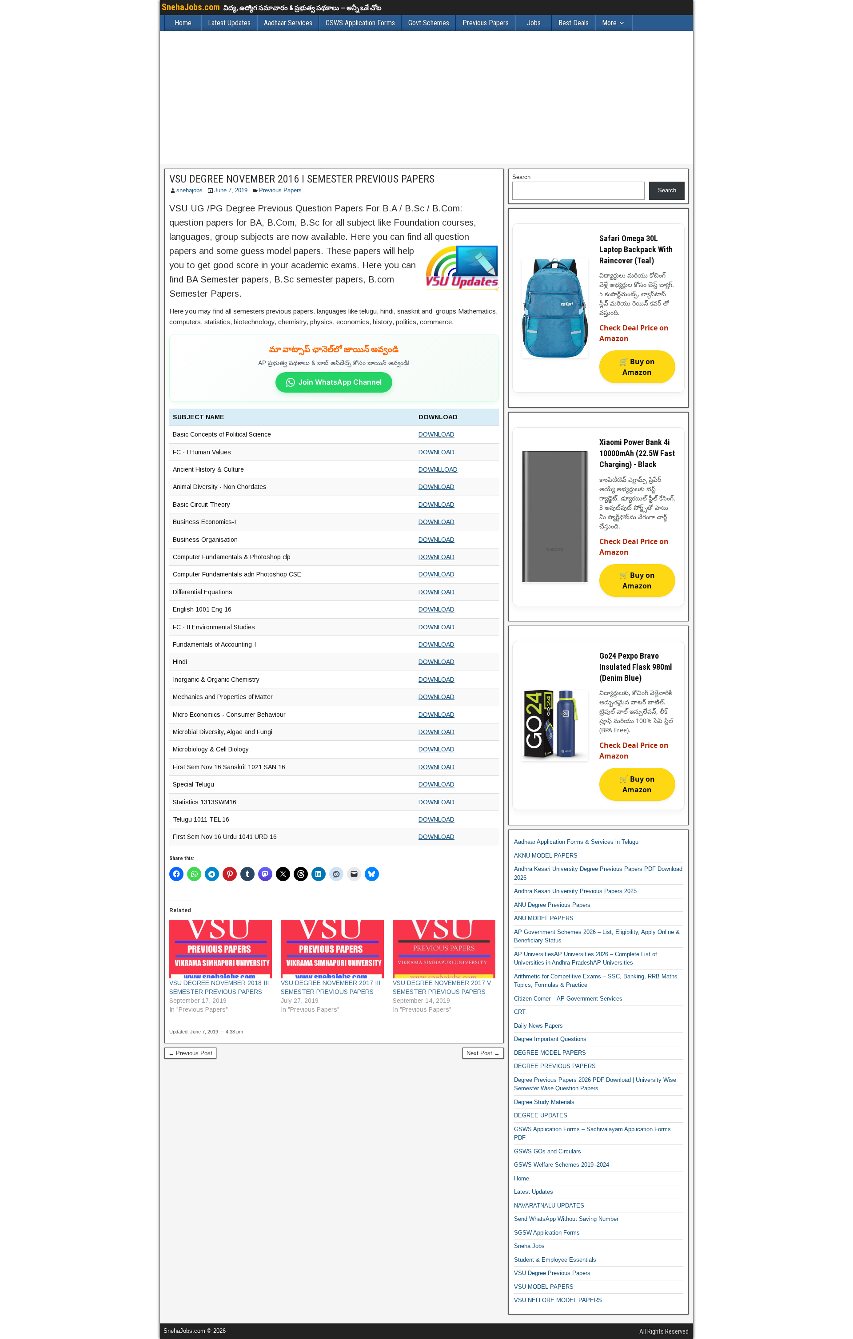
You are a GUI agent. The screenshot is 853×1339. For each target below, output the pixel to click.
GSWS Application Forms (360, 23)
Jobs (534, 23)
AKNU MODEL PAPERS (546, 855)
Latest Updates (229, 23)
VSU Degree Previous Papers (552, 1273)
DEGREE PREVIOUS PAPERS (555, 1066)
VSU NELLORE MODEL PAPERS (558, 1300)
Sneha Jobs (529, 1246)
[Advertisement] (426, 98)
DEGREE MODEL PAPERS (550, 1052)
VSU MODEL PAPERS (544, 1286)
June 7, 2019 (230, 190)
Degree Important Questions (550, 1039)
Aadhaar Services (288, 23)
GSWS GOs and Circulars (547, 1151)
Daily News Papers (538, 1025)
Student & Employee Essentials (555, 1259)
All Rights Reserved (664, 1331)
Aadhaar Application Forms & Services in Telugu (576, 841)
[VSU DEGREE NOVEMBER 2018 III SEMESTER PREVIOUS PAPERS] (220, 949)
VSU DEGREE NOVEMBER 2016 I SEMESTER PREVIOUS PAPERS (301, 179)
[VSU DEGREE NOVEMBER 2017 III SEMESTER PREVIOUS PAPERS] (332, 949)
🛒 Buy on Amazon (637, 367)
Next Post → (483, 1053)
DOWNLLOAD (438, 469)
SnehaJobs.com (191, 7)
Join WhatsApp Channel (340, 381)
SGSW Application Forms (547, 1232)
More (609, 23)
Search (521, 177)
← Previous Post (190, 1053)
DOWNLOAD (436, 434)
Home (183, 23)
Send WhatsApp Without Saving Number (566, 1219)
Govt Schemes (428, 23)
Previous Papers (485, 23)
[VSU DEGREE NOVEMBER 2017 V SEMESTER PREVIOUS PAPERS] (444, 949)
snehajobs (189, 190)
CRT (520, 1012)
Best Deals (573, 23)
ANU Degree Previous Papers (552, 905)
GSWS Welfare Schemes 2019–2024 (561, 1164)
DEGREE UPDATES (540, 1115)
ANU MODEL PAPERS (544, 918)
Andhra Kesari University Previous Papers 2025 (575, 891)
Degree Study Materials (544, 1102)
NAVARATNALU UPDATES (549, 1205)
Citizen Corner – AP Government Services (568, 998)
